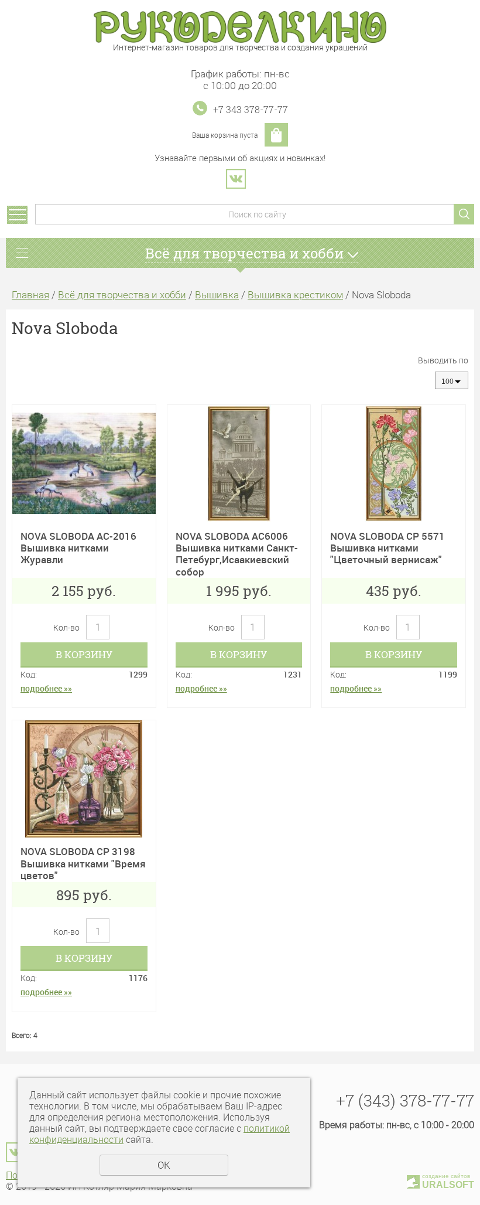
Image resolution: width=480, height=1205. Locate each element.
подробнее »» (46, 688)
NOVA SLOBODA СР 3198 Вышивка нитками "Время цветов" (83, 863)
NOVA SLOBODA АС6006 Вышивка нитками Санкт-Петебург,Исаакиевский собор (237, 553)
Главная (30, 294)
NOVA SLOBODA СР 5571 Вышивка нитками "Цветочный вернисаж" (387, 548)
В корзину (84, 654)
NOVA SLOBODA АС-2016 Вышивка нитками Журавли (78, 548)
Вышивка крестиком (295, 294)
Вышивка (217, 294)
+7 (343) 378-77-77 (405, 1100)
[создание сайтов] (413, 1180)
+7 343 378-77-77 (250, 109)
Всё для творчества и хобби (122, 294)
